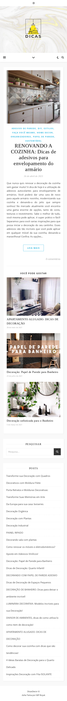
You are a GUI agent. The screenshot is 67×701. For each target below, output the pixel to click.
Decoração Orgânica (17, 511)
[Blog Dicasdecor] (33, 29)
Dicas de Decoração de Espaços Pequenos (28, 582)
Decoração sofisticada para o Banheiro (30, 420)
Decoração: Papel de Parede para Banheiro (32, 372)
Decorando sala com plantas (21, 539)
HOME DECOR (45, 132)
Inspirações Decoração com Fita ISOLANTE (29, 674)
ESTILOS (49, 128)
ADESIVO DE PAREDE (24, 128)
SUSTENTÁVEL (33, 141)
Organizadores (21, 136)
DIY (40, 128)
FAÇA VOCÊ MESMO (23, 132)
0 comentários (53, 258)
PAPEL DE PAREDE (43, 136)
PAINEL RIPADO (14, 532)
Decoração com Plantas (18, 518)
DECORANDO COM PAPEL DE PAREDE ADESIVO (31, 575)
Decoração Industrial (17, 525)
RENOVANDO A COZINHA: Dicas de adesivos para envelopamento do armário (33, 157)
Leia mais (33, 248)
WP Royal (40, 695)
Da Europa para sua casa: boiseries (24, 504)
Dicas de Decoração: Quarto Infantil (25, 568)
